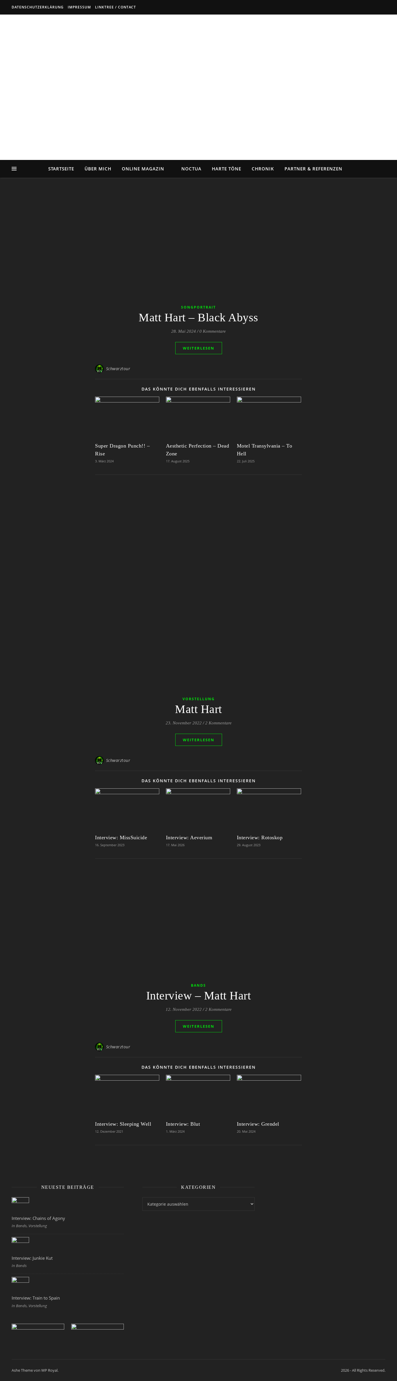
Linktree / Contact (115, 7)
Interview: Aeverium (189, 837)
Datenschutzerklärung (38, 7)
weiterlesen (198, 348)
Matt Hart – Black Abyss (198, 317)
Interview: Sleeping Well (123, 1124)
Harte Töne (226, 169)
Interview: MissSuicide (121, 837)
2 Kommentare (218, 723)
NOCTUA (191, 169)
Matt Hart (198, 709)
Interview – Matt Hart (198, 995)
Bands (198, 985)
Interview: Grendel (258, 1124)
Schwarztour (118, 368)
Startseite (61, 169)
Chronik (263, 169)
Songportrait (198, 307)
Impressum (79, 7)
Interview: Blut (183, 1124)
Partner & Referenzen (313, 169)
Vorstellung (199, 698)
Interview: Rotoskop (260, 837)
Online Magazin (143, 169)
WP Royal (49, 1370)
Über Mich (98, 169)
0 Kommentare (212, 331)
